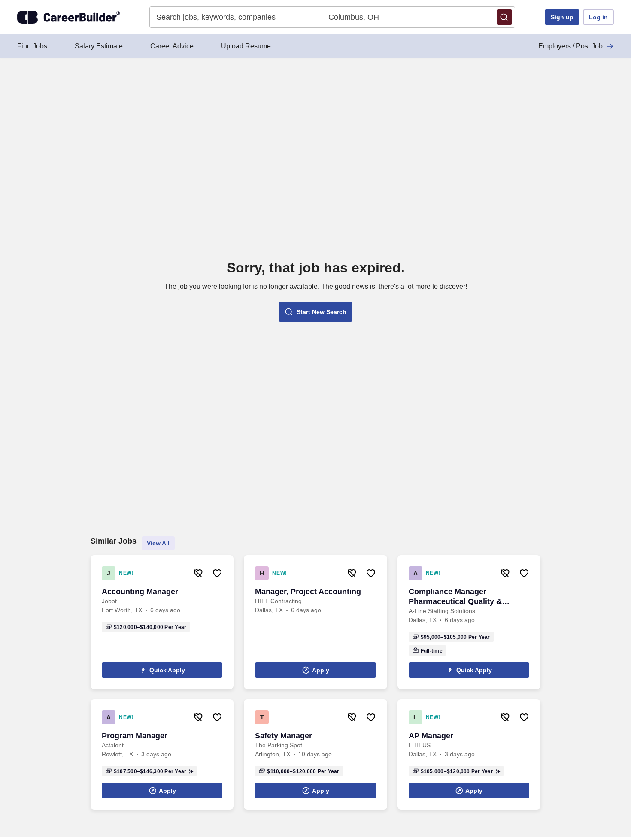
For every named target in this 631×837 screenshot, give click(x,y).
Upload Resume (246, 46)
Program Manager (134, 735)
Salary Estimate (99, 46)
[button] (504, 17)
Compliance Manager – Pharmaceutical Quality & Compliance (455, 597)
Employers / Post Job (570, 46)
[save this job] (217, 573)
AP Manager (431, 735)
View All (158, 543)
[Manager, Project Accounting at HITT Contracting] (315, 622)
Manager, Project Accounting (308, 591)
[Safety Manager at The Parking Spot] (315, 754)
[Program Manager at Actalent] (162, 754)
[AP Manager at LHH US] (469, 754)
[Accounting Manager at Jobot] (162, 622)
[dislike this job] (198, 573)
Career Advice (172, 46)
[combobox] (236, 17)
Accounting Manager (140, 591)
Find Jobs (32, 46)
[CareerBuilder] (68, 17)
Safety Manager (283, 735)
